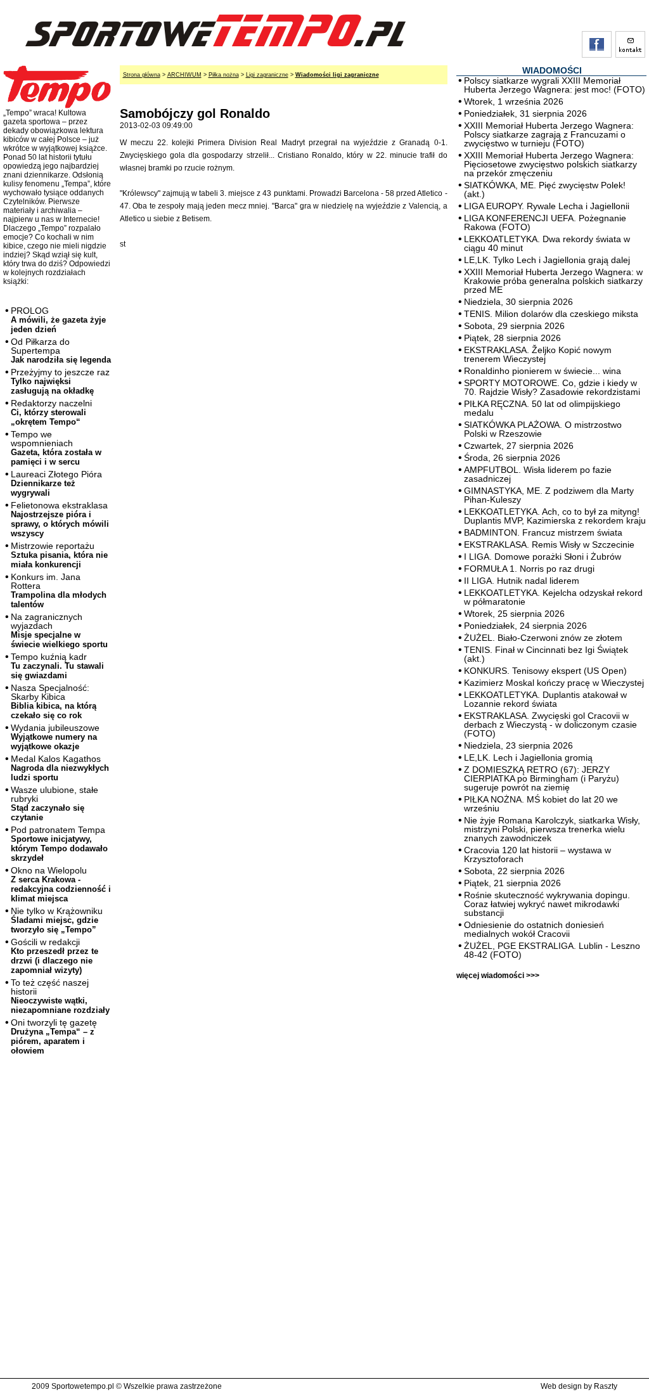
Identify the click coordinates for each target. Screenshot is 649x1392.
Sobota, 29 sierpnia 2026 (514, 326)
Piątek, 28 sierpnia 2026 (512, 338)
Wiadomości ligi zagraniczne (337, 75)
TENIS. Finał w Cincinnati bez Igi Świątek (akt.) (546, 654)
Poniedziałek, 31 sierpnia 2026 (525, 113)
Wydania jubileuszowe (55, 737)
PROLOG (58, 320)
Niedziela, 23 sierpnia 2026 (518, 745)
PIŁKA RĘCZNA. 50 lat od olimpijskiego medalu (542, 408)
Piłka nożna (224, 75)
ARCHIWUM (184, 75)
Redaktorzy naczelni (51, 412)
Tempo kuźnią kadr (57, 666)
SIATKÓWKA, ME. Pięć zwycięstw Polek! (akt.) (545, 189)
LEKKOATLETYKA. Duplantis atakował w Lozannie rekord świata (545, 699)
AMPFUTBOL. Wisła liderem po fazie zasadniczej (538, 474)
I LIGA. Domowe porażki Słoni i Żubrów (542, 556)
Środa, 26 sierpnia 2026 (512, 458)
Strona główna (141, 75)
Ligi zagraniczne (267, 75)
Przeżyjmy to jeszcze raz (60, 381)
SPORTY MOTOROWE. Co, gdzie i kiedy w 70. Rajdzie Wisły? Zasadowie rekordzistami (552, 387)
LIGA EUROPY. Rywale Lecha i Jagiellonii (546, 206)
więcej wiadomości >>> (497, 975)
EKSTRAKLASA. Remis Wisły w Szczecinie (549, 544)
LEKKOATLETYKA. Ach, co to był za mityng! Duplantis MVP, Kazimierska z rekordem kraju (555, 515)
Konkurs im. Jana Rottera (58, 590)
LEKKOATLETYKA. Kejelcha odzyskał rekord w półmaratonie (553, 597)
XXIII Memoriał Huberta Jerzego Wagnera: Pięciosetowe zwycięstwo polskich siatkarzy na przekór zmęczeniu (550, 164)
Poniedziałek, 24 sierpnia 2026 (525, 626)
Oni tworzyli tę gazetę (54, 1036)
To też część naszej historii (60, 996)
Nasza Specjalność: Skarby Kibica (53, 701)
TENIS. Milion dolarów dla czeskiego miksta (551, 314)
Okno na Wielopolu (61, 884)
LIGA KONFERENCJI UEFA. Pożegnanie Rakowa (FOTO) (545, 222)
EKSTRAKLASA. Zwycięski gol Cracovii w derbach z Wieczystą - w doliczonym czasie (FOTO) (550, 724)
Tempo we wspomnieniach (56, 448)
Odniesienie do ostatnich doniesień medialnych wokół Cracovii (534, 929)
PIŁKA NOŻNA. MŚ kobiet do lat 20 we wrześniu (541, 803)
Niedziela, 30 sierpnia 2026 (518, 302)
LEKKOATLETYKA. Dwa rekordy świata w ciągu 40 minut (547, 243)
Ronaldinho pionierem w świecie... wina (542, 371)
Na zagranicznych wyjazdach (59, 630)
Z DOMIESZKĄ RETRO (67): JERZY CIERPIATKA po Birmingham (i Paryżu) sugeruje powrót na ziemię (541, 778)
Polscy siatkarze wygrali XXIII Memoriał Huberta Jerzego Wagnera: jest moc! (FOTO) (554, 84)
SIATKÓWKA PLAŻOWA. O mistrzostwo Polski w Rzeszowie (543, 429)
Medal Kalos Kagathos (60, 768)
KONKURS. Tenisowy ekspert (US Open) (545, 671)
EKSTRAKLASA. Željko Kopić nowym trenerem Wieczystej (538, 354)
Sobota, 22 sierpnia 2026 (514, 871)
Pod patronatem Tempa (59, 844)
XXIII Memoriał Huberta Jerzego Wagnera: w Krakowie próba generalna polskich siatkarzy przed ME (553, 281)
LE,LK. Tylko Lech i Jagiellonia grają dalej (547, 260)
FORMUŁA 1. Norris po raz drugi (529, 569)
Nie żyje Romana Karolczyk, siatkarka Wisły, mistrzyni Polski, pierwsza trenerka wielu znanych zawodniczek (552, 829)
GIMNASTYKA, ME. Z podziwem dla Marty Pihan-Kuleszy (549, 495)
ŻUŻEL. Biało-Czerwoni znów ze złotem (543, 638)
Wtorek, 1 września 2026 (513, 101)
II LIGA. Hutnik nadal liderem (521, 581)
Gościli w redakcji (54, 956)
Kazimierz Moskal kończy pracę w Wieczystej (554, 683)
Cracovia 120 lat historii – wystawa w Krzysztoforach (537, 854)
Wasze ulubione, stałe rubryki (54, 803)
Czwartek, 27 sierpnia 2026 (519, 446)
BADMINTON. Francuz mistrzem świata (543, 532)
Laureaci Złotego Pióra (56, 483)
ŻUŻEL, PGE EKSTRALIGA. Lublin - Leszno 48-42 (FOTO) (552, 950)
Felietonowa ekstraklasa (60, 519)
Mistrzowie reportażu (59, 555)
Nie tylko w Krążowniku (57, 920)
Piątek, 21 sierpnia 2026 (512, 883)
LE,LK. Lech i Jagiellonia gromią (528, 757)
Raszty (605, 1386)
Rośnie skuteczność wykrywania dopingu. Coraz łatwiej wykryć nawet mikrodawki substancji (547, 904)
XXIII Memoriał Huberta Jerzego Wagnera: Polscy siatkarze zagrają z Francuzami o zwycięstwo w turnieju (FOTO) (549, 134)
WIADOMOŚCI (552, 70)
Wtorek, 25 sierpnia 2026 (514, 614)
